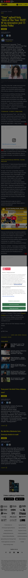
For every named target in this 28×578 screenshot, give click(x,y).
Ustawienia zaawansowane (14, 300)
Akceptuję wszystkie (14, 308)
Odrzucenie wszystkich (14, 304)
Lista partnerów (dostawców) (8, 296)
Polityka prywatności (18, 284)
